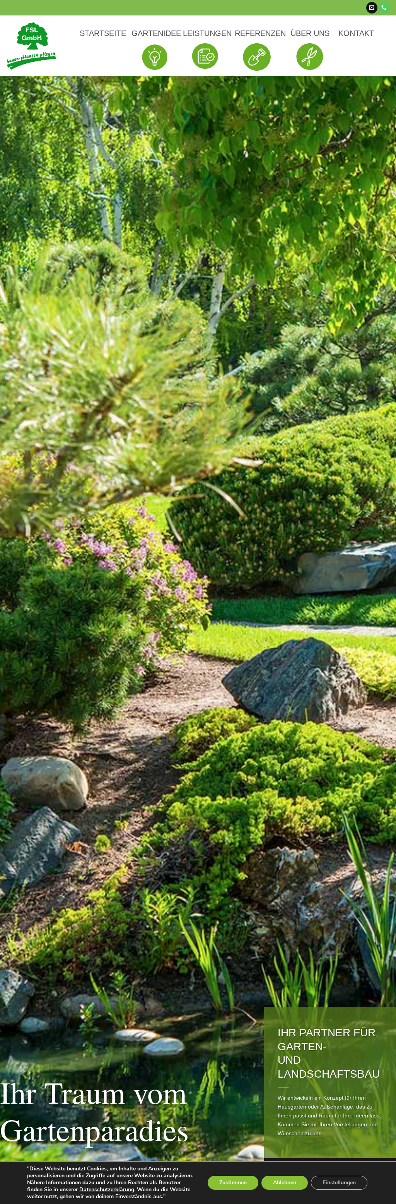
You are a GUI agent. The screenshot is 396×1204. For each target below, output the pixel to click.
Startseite (103, 33)
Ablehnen (284, 1182)
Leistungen (207, 33)
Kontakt (356, 33)
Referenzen (260, 33)
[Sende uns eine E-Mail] (371, 8)
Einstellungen (339, 1182)
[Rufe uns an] (384, 8)
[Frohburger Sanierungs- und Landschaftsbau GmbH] (31, 45)
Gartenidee (156, 33)
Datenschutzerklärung (106, 1189)
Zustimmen (233, 1182)
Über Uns (309, 33)
